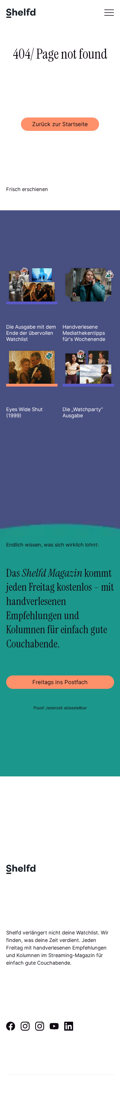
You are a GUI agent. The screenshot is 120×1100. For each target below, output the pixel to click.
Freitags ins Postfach (60, 682)
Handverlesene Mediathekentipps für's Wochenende (84, 333)
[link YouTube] (54, 1028)
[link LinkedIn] (68, 1028)
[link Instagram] (25, 1028)
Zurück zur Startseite (60, 124)
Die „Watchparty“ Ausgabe (83, 412)
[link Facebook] (10, 1028)
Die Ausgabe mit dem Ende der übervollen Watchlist (31, 333)
